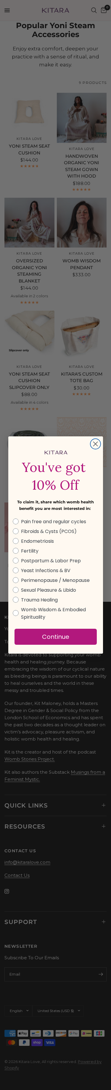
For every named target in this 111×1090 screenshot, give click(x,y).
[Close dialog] (95, 444)
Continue (55, 637)
